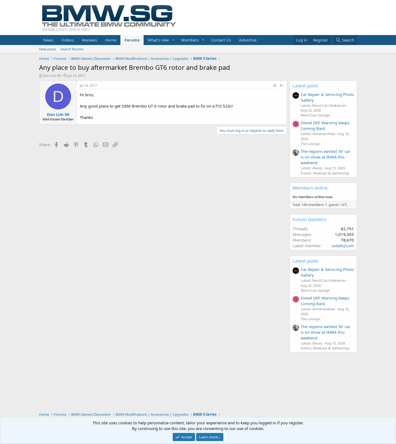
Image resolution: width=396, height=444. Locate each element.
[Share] (274, 86)
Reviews (89, 40)
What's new (158, 40)
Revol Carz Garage (315, 115)
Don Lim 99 (52, 75)
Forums (132, 40)
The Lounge (310, 143)
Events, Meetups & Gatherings (325, 173)
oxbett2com (343, 245)
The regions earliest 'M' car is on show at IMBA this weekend (325, 157)
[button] (173, 40)
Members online (310, 188)
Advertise (247, 40)
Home (110, 40)
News (48, 40)
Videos (67, 40)
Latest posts (305, 85)
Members (190, 40)
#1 (282, 85)
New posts (47, 49)
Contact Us (221, 40)
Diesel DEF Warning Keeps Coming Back (325, 125)
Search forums (72, 49)
